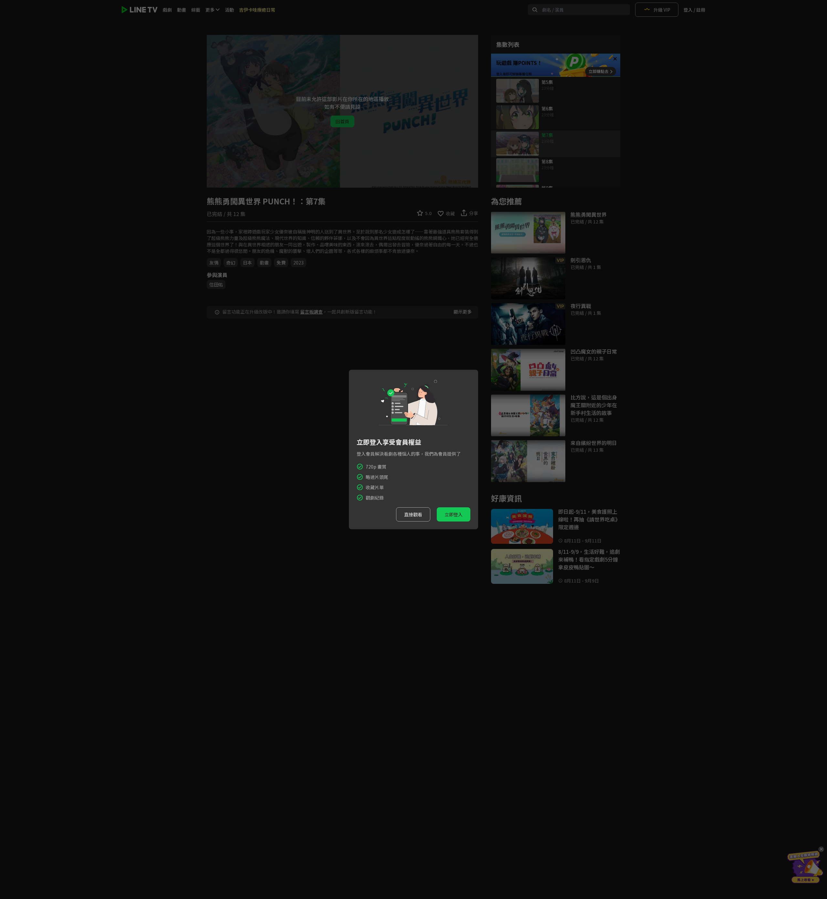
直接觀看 (413, 514)
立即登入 (454, 514)
